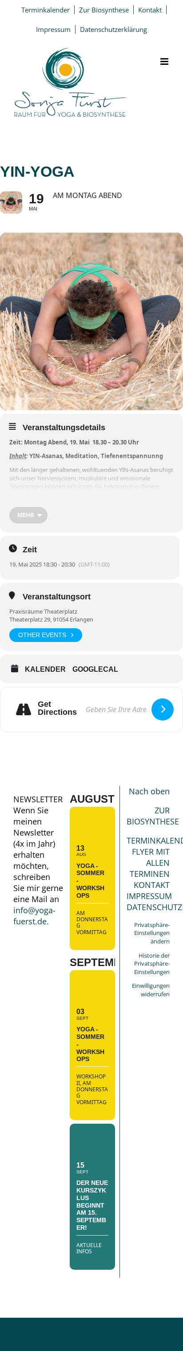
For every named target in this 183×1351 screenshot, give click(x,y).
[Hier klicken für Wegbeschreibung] (162, 709)
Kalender (45, 669)
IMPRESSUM (149, 896)
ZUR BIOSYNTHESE (153, 816)
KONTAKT (152, 885)
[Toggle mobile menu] (165, 61)
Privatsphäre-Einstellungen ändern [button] (152, 933)
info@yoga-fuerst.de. (34, 916)
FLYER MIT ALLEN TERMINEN (150, 862)
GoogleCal (95, 669)
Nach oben (149, 791)
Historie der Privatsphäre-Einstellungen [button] (152, 963)
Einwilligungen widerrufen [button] (151, 990)
